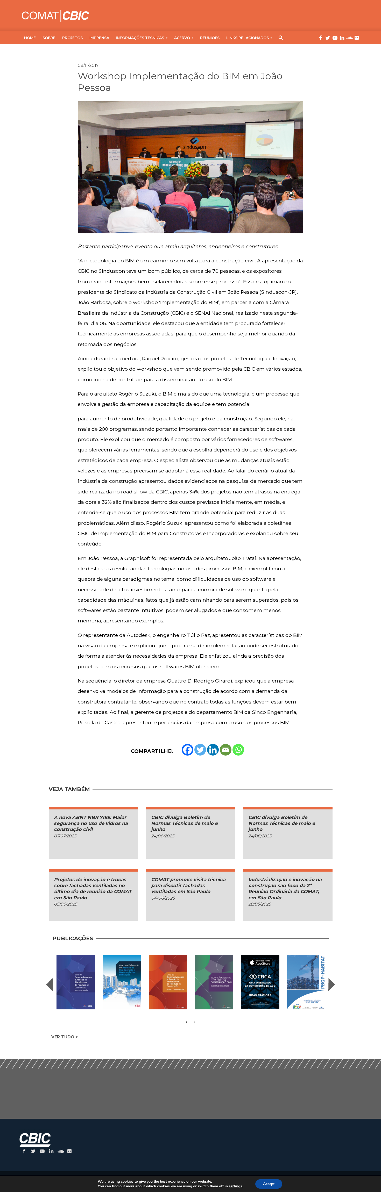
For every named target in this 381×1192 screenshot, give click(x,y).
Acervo (182, 37)
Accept (268, 1183)
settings (235, 1186)
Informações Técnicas (140, 37)
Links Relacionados (247, 37)
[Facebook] (187, 750)
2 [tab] (194, 1022)
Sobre (49, 37)
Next (331, 984)
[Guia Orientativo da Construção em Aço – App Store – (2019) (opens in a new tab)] (260, 982)
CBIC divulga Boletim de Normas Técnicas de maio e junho (184, 823)
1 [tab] (186, 1022)
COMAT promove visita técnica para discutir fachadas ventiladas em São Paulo (188, 886)
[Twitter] (200, 750)
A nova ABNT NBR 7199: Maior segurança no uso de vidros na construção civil (91, 823)
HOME (30, 37)
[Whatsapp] (238, 750)
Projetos (72, 37)
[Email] (225, 750)
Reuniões (210, 37)
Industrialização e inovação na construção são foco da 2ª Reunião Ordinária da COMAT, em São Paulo (285, 889)
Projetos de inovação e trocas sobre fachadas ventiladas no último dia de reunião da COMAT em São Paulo (92, 889)
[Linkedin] (213, 750)
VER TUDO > (64, 1037)
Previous (49, 984)
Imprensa (99, 37)
